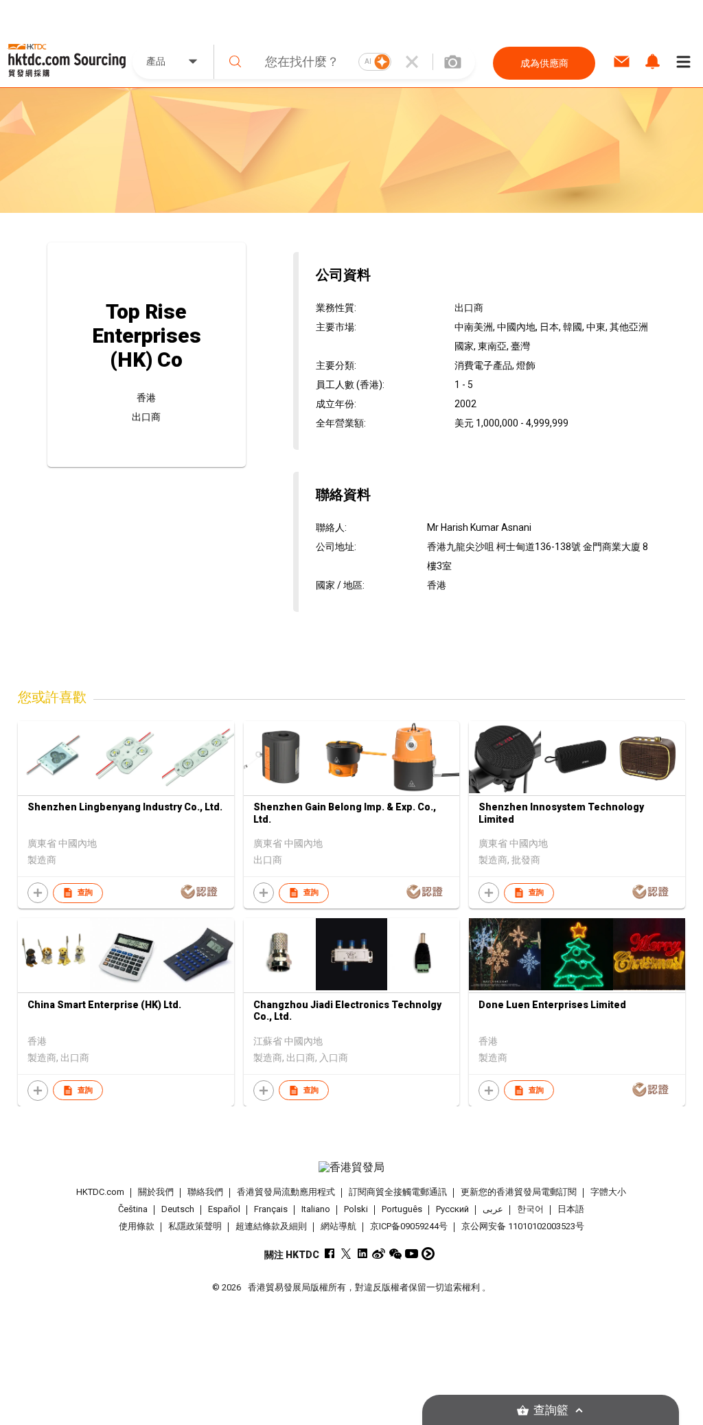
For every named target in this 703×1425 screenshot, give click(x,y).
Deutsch (177, 1209)
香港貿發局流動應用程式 (286, 1192)
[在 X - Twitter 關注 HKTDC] (345, 1253)
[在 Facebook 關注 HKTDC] (329, 1253)
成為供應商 (544, 63)
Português (402, 1209)
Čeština (133, 1209)
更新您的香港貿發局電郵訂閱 (519, 1192)
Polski (356, 1209)
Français (271, 1209)
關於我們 (156, 1192)
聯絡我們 (205, 1192)
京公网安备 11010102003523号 (522, 1226)
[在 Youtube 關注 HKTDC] (411, 1253)
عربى (493, 1209)
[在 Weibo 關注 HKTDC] (378, 1253)
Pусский (452, 1209)
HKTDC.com (100, 1192)
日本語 (570, 1209)
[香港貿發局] (351, 1167)
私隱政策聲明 (195, 1226)
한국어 (530, 1209)
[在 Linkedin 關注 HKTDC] (362, 1253)
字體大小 (608, 1192)
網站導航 (338, 1226)
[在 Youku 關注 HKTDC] (428, 1253)
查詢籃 (550, 1410)
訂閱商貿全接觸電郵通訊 (398, 1192)
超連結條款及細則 (271, 1226)
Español (224, 1209)
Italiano (315, 1209)
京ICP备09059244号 (409, 1226)
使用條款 (136, 1226)
